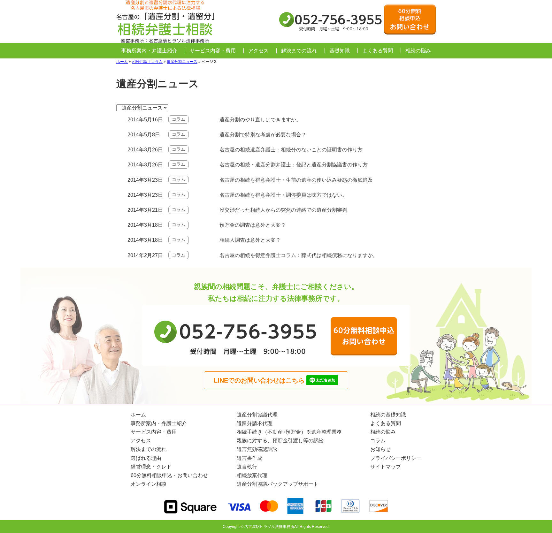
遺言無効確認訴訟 (257, 449)
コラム (178, 119)
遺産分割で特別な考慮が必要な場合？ (262, 134)
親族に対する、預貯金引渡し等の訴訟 (280, 440)
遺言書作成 (249, 458)
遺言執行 (247, 466)
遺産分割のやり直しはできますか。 (260, 119)
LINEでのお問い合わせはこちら (259, 380)
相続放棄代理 (252, 475)
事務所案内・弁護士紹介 (149, 50)
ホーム (122, 61)
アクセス (258, 50)
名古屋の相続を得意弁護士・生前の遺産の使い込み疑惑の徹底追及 (296, 180)
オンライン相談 (148, 484)
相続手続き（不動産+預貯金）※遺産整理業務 (289, 432)
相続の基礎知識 (388, 414)
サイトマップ (385, 466)
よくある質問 (377, 50)
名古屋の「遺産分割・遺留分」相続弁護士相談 (165, 21)
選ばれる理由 (146, 458)
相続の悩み (418, 50)
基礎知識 (339, 50)
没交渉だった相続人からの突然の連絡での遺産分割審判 (283, 210)
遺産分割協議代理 (257, 414)
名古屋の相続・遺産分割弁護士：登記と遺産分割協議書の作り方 (293, 164)
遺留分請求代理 (254, 423)
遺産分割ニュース (182, 61)
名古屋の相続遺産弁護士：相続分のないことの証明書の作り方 (291, 149)
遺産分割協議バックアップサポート (277, 484)
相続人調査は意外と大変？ (250, 240)
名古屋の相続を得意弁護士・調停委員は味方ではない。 (283, 195)
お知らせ (380, 449)
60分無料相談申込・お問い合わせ (169, 475)
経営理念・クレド (151, 466)
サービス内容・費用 (213, 50)
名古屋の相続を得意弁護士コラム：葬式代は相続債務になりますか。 (298, 255)
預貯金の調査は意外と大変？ (252, 225)
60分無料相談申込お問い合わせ (410, 19)
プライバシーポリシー (395, 458)
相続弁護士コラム (147, 61)
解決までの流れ (299, 50)
